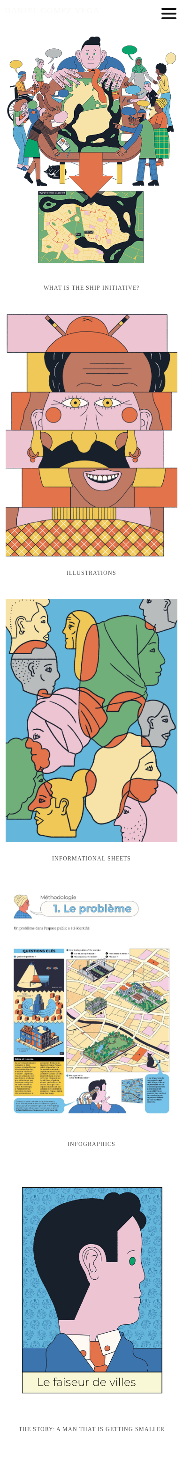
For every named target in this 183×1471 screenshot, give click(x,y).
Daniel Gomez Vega (52, 10)
